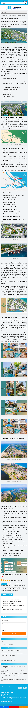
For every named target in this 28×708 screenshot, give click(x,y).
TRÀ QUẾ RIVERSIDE (17, 438)
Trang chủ (3, 15)
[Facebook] (19, 688)
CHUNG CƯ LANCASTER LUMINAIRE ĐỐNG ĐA (13, 599)
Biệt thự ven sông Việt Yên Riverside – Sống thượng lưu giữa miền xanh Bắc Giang (13, 671)
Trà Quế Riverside (14, 22)
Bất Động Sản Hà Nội (7, 701)
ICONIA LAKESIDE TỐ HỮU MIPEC (8, 655)
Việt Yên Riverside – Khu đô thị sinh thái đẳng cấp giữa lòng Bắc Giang (13, 680)
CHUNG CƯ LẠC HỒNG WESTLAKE (10, 597)
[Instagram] (24, 688)
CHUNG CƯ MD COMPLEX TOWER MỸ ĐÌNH (12, 609)
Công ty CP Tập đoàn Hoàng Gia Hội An (17, 81)
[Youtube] (26, 688)
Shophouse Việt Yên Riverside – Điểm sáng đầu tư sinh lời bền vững (13, 676)
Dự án (10, 686)
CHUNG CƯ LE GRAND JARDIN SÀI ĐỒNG (12, 601)
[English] (24, 1)
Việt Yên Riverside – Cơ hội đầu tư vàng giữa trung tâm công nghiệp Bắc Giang (13, 667)
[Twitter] (21, 688)
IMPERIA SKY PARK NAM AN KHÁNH (8, 658)
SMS (24, 706)
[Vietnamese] (26, 1)
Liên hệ (16, 686)
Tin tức (6, 686)
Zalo (5, 706)
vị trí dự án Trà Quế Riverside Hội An (10, 590)
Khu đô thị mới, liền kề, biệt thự (7, 644)
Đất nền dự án (8, 15)
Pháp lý (13, 686)
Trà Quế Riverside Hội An (6, 59)
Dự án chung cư (4, 641)
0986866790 (14, 706)
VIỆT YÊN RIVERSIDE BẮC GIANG (8, 660)
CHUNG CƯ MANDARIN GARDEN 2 (10, 611)
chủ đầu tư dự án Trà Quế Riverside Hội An (11, 585)
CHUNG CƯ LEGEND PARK (8, 603)
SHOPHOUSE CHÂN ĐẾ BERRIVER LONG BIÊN (10, 650)
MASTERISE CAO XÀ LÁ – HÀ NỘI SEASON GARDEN (12, 653)
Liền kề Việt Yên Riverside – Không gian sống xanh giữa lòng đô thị (14, 673)
